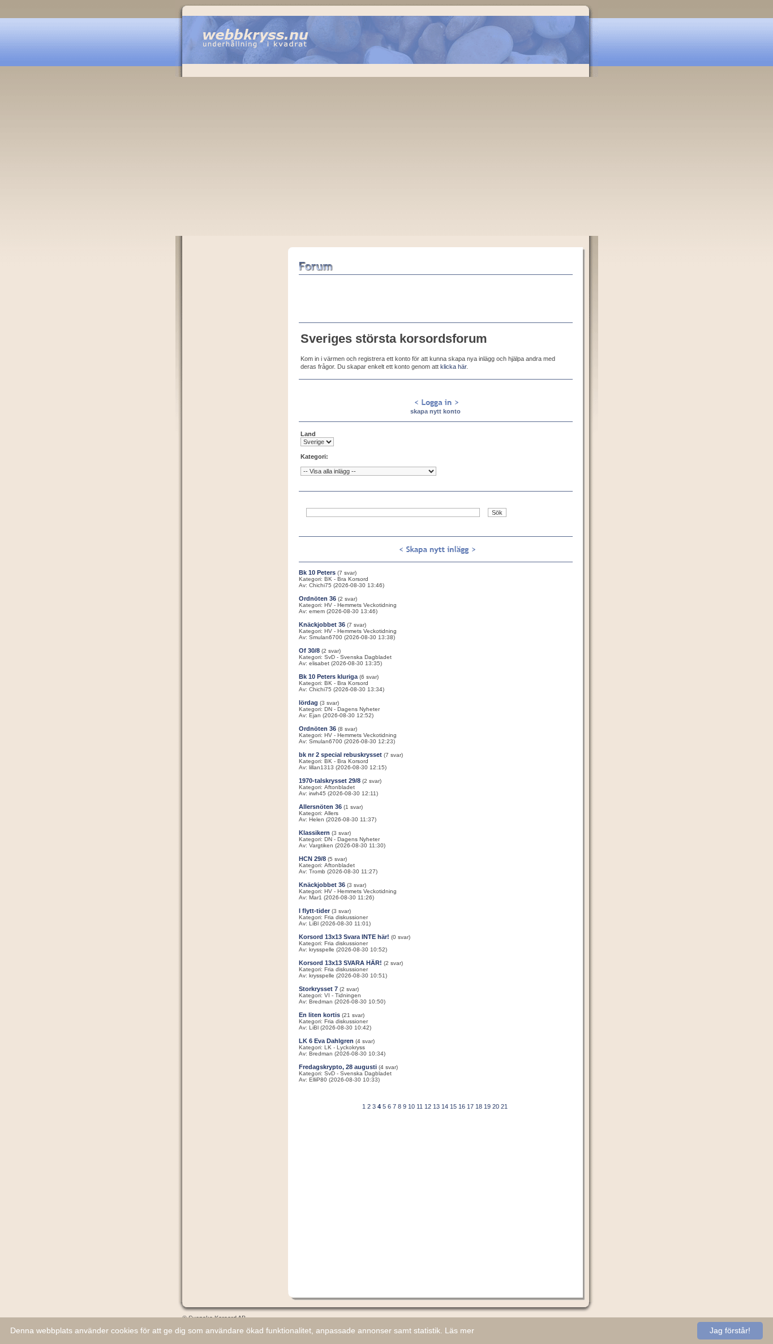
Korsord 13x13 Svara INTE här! (344, 936)
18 (478, 1106)
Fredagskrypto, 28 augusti (338, 1066)
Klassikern (314, 832)
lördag (308, 702)
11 (419, 1106)
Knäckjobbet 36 (322, 624)
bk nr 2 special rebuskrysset (340, 754)
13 (436, 1106)
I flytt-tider (314, 910)
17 (470, 1106)
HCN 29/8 (312, 858)
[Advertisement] (386, 151)
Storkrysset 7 (318, 988)
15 (453, 1106)
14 (444, 1106)
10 (411, 1106)
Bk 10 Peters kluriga (328, 676)
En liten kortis (319, 1014)
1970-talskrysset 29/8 (329, 780)
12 (427, 1106)
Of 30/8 (309, 650)
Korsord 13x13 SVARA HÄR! (340, 962)
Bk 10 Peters (317, 572)
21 (504, 1106)
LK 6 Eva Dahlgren (326, 1040)
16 (461, 1106)
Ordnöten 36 (317, 598)
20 (495, 1106)
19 (487, 1106)
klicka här (453, 366)
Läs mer (459, 1330)
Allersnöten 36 (320, 806)
